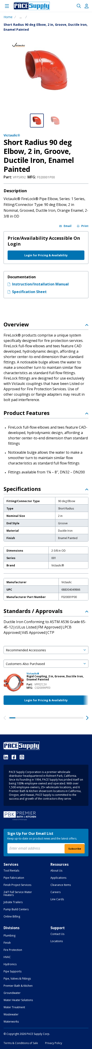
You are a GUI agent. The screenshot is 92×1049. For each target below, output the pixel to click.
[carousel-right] (87, 718)
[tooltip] (21, 17)
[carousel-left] (5, 718)
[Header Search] (79, 6)
